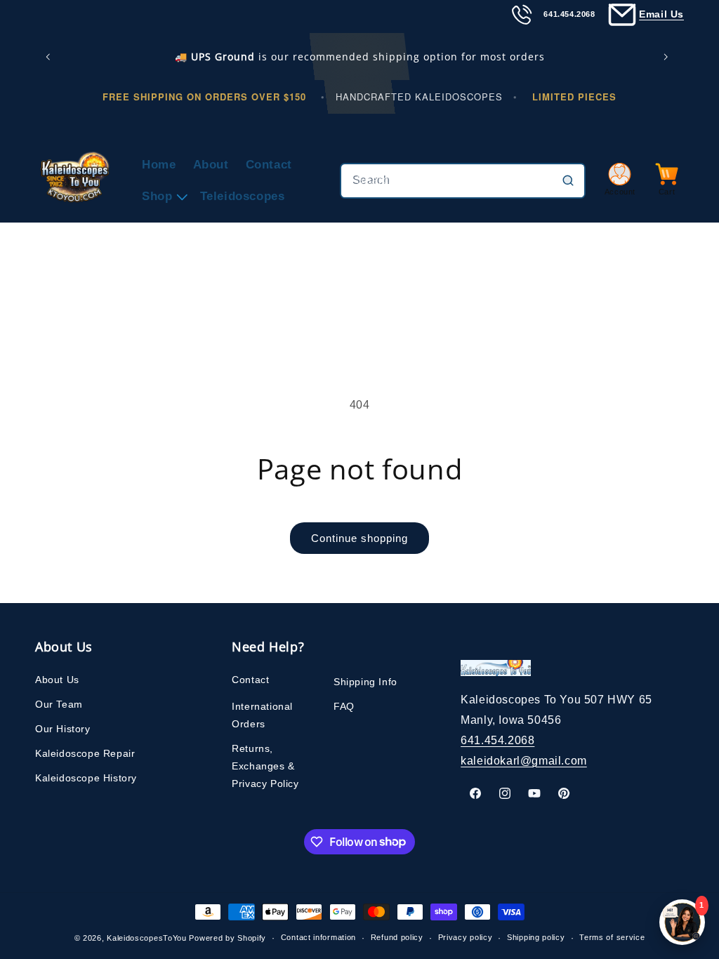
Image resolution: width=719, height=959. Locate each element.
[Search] (568, 180)
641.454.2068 (497, 740)
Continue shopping (359, 538)
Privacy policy (465, 937)
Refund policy (397, 937)
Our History (63, 728)
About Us (57, 679)
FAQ (344, 706)
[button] (162, 196)
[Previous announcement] (50, 57)
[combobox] (462, 181)
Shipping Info (365, 681)
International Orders (262, 715)
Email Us (661, 14)
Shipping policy (536, 937)
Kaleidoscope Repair (85, 753)
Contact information (318, 937)
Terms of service (612, 937)
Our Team (59, 704)
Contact (250, 679)
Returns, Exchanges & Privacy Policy (265, 766)
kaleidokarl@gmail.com (524, 761)
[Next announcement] (668, 57)
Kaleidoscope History (86, 777)
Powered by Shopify (227, 938)
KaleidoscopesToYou (147, 938)
